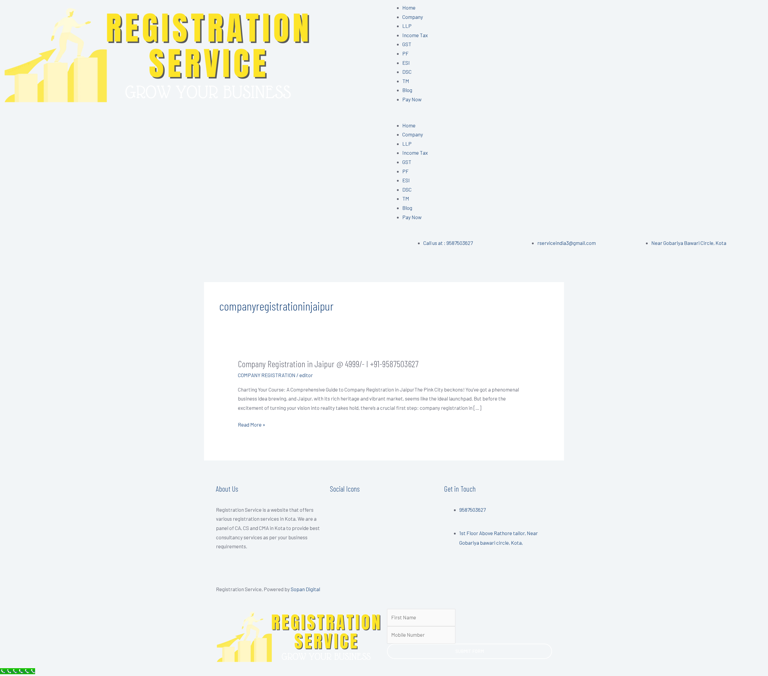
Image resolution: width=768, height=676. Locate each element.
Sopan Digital (305, 589)
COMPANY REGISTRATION (267, 375)
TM (405, 81)
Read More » (251, 424)
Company (412, 17)
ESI (406, 63)
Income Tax (415, 35)
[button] (576, 116)
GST (406, 44)
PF (405, 53)
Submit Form (469, 651)
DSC (407, 72)
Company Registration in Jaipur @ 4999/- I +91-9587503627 (328, 363)
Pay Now (412, 99)
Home (409, 7)
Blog (407, 90)
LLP (407, 26)
